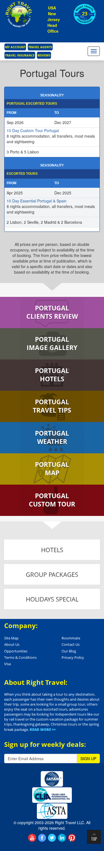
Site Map (11, 638)
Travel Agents (40, 47)
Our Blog (69, 651)
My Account (15, 47)
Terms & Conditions (20, 657)
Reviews (43, 55)
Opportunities (15, 651)
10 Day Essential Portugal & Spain (37, 201)
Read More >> (43, 729)
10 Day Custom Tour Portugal (33, 130)
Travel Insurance (20, 55)
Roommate (71, 638)
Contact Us (71, 644)
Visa (7, 663)
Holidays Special (52, 599)
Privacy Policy (73, 657)
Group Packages (52, 574)
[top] (94, 837)
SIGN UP (88, 758)
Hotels (52, 550)
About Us (11, 644)
